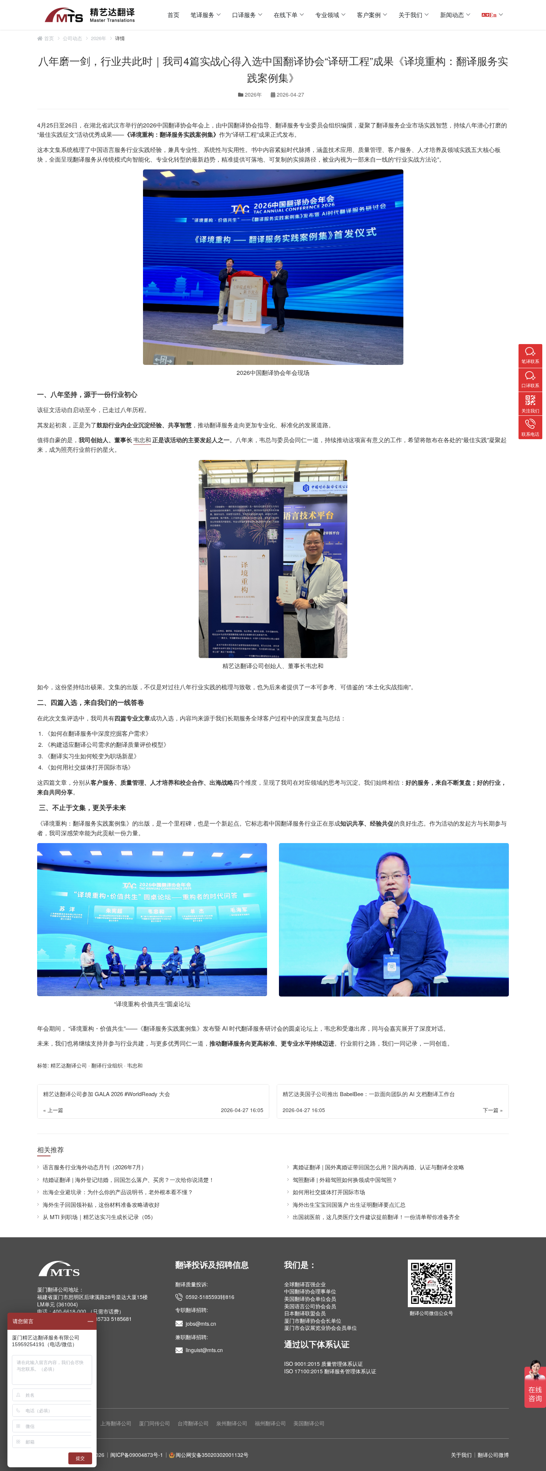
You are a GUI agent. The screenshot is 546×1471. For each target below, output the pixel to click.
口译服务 (244, 14)
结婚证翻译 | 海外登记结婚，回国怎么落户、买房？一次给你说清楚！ (128, 1179)
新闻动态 (452, 14)
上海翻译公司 (115, 1423)
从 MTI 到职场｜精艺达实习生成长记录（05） (99, 1217)
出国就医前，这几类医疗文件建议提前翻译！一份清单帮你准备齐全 (376, 1217)
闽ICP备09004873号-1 (136, 1454)
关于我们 (410, 14)
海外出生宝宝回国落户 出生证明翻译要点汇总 (349, 1204)
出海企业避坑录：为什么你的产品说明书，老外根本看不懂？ (118, 1192)
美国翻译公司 (309, 1423)
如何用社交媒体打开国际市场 (329, 1192)
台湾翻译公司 (193, 1423)
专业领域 (327, 14)
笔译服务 (202, 14)
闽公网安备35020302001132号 (212, 1454)
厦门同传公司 (154, 1423)
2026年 (98, 38)
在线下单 (286, 14)
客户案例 (369, 14)
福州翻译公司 (270, 1423)
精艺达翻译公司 (243, 665)
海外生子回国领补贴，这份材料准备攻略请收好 (101, 1204)
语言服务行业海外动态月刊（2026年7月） (95, 1167)
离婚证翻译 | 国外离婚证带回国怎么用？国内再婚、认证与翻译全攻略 (378, 1167)
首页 (173, 14)
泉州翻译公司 (231, 1423)
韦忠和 (142, 439)
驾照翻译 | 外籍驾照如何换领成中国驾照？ (345, 1179)
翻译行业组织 (107, 1065)
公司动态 (72, 38)
